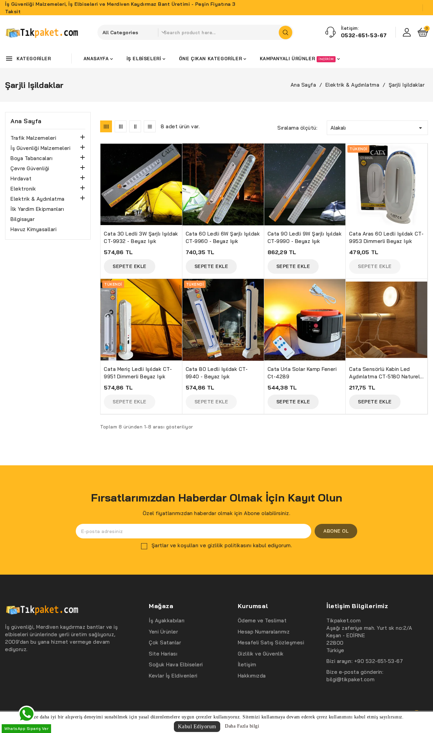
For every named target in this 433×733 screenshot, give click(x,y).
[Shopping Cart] (423, 32)
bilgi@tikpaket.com (350, 679)
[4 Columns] (106, 126)
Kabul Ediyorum (197, 726)
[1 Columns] (149, 126)
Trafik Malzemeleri (33, 138)
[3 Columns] (120, 126)
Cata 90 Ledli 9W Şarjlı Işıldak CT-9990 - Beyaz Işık (305, 237)
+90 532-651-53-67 (378, 661)
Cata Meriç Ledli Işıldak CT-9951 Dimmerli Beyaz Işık (138, 373)
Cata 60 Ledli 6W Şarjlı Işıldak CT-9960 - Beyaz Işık (223, 237)
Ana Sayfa (26, 121)
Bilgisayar (22, 219)
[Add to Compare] (180, 165)
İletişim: (350, 28)
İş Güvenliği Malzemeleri (40, 148)
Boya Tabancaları (31, 158)
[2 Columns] (135, 126)
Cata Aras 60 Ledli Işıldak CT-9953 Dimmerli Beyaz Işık (386, 237)
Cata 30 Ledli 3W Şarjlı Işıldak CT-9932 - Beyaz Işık (141, 237)
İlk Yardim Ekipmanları (37, 209)
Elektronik (23, 188)
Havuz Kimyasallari (33, 229)
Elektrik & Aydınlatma (37, 199)
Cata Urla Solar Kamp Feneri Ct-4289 (302, 373)
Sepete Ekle (129, 266)
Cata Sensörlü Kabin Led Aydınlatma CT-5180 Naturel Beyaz (384, 373)
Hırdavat (20, 178)
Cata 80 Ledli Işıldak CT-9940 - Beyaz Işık (217, 373)
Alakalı (377, 128)
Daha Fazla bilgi (242, 726)
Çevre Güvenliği (29, 168)
